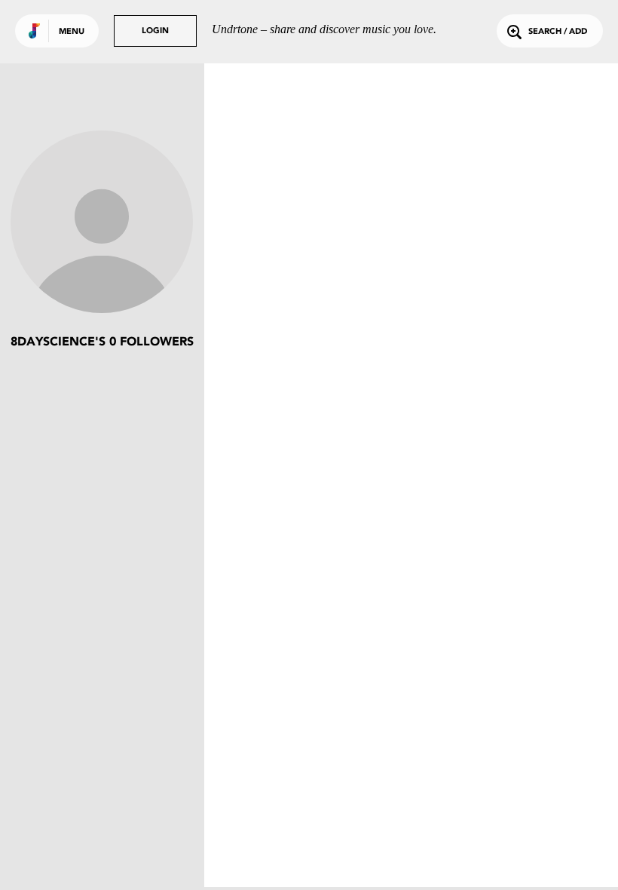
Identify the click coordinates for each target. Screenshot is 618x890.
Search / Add (557, 32)
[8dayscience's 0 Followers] (102, 223)
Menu (71, 32)
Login (155, 31)
